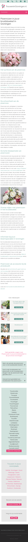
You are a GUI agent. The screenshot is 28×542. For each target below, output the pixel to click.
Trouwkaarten (14, 399)
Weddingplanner (14, 425)
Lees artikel (18, 307)
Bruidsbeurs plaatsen (22, 530)
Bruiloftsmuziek (13, 420)
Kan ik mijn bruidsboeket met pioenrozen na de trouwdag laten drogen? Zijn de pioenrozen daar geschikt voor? (13, 372)
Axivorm (16, 538)
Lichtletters (14, 423)
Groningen (14, 470)
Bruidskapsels (14, 416)
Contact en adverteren (15, 530)
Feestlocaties (14, 439)
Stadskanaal (18, 483)
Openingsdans (14, 431)
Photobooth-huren (14, 414)
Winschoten (11, 486)
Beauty (14, 410)
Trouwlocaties (4, 12)
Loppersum (11, 477)
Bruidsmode (14, 393)
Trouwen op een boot (14, 437)
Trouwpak (14, 395)
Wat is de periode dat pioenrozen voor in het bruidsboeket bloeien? (13, 364)
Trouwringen (14, 401)
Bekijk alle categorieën (14, 451)
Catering (14, 412)
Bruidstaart (14, 429)
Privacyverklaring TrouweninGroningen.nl (6, 530)
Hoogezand (12, 474)
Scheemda (9, 483)
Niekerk (18, 477)
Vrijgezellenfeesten (14, 442)
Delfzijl (8, 470)
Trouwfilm (14, 418)
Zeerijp (18, 486)
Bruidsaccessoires (14, 446)
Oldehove (16, 481)
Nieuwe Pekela (11, 479)
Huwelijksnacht (14, 444)
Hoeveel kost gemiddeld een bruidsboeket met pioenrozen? (12, 380)
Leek (18, 474)
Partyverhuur (14, 408)
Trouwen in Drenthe (13, 504)
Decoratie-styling (14, 433)
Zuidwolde (17, 488)
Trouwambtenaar (14, 397)
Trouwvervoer (14, 406)
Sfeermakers (14, 427)
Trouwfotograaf (14, 404)
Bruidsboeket (14, 435)
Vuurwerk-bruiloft (14, 448)
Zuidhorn (10, 488)
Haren (17, 472)
